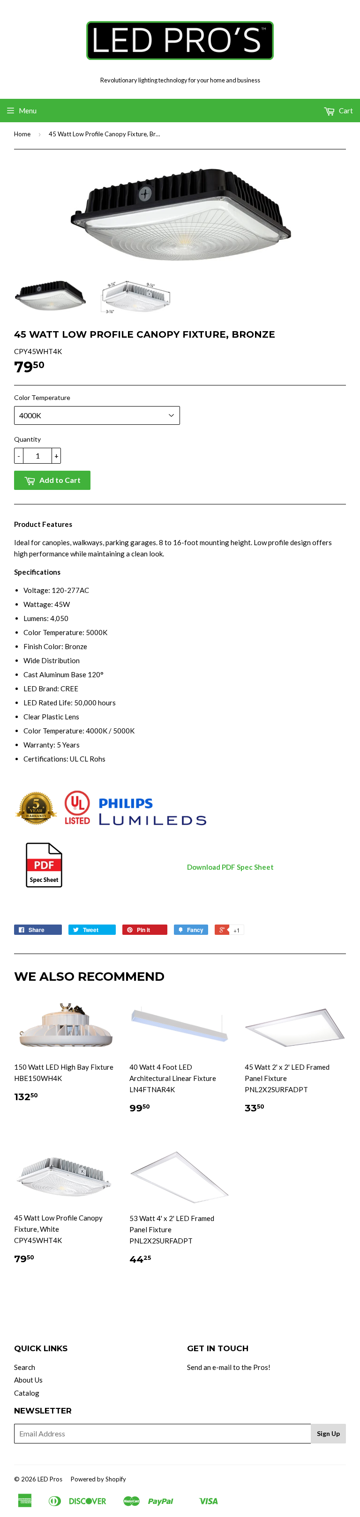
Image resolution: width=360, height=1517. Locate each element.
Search (24, 1367)
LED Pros (50, 1479)
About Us (28, 1380)
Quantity (27, 439)
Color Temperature (42, 397)
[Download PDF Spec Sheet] (44, 886)
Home (22, 134)
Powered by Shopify (98, 1479)
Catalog (26, 1393)
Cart (345, 110)
